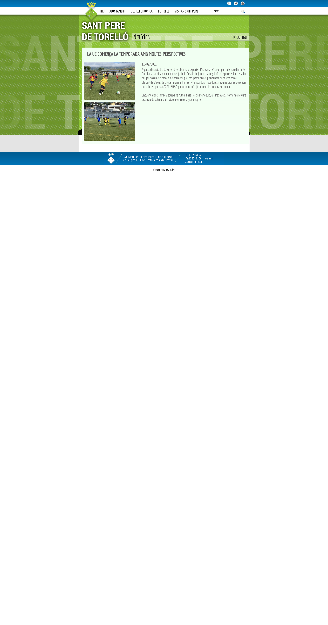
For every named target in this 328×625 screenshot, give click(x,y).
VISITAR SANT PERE (186, 11)
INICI (102, 11)
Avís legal (209, 158)
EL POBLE (163, 11)
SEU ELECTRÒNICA (142, 11)
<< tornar (240, 36)
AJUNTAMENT (117, 11)
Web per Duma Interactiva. (164, 169)
